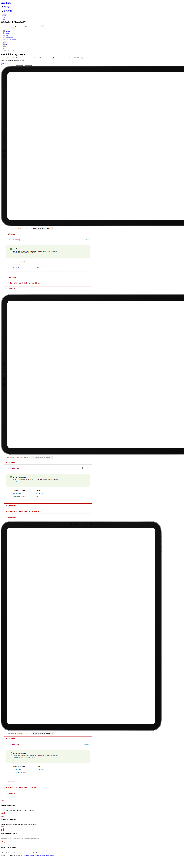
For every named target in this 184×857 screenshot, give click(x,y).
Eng (4, 19)
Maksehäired (6, 7)
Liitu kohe (3, 64)
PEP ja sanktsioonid (7, 11)
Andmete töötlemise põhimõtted (42, 855)
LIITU (4, 14)
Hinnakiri (32, 855)
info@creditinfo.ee (25, 855)
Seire (4, 9)
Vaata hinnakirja (4, 63)
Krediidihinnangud (7, 10)
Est (4, 17)
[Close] (1, 293)
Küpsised (52, 855)
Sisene (4, 15)
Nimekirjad (6, 6)
